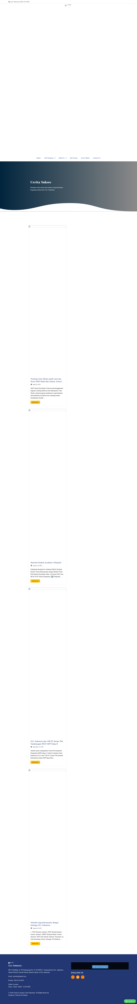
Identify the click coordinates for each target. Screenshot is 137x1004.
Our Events (73, 158)
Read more (35, 402)
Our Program (48, 158)
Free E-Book (85, 158)
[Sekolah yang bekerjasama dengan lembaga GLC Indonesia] (47, 844)
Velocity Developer (21, 995)
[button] (55, 158)
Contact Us (96, 158)
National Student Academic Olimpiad (45, 562)
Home (39, 158)
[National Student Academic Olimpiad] (47, 484)
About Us (62, 158)
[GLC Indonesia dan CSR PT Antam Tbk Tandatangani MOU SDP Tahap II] (47, 662)
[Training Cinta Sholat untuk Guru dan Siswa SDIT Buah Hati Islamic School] (47, 300)
